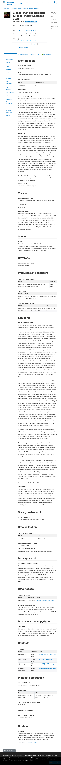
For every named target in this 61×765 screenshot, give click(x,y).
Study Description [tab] (10, 55)
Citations (43, 2)
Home (4, 8)
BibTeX (30, 742)
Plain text (35, 742)
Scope (7, 66)
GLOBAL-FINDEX (22, 8)
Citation (8, 115)
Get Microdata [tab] (47, 54)
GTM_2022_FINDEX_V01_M (33, 8)
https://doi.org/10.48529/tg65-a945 (28, 30)
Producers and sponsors (10, 74)
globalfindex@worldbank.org (45, 600)
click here (30, 760)
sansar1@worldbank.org (46, 659)
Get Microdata (32, 21)
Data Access (9, 96)
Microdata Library (10, 3)
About (27, 2)
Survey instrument (9, 82)
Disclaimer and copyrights (9, 101)
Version (8, 63)
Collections (35, 2)
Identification (9, 59)
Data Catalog (21, 2)
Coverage (8, 69)
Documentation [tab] (34, 54)
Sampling (8, 78)
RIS (26, 742)
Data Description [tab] (23, 54)
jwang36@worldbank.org (46, 664)
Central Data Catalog (12, 8)
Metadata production (9, 111)
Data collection (8, 88)
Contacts (8, 107)
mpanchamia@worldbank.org (47, 668)
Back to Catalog (10, 750)
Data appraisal (10, 92)
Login (55, 4)
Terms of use (50, 2)
